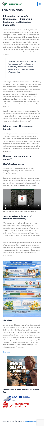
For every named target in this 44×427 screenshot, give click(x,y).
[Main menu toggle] (39, 4)
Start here (6, 352)
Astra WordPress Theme (33, 421)
